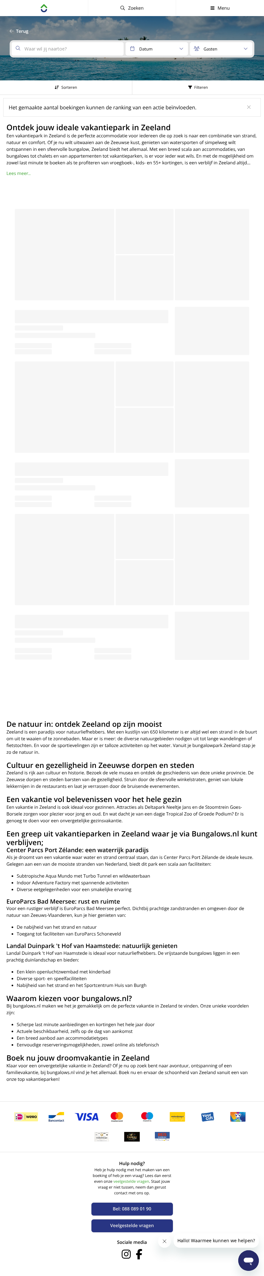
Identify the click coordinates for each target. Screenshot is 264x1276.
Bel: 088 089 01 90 (132, 1209)
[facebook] (139, 1254)
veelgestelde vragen (131, 1181)
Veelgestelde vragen (132, 1226)
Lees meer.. (18, 173)
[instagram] (126, 1254)
